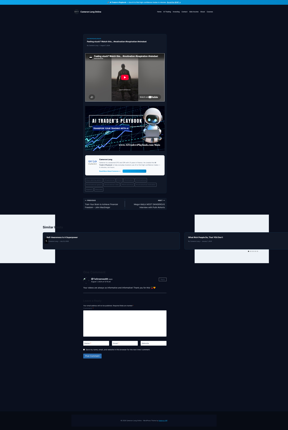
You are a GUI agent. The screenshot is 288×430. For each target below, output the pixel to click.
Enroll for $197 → (174, 2)
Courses (210, 12)
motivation (128, 180)
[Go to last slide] (46, 241)
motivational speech (94, 185)
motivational (141, 180)
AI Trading (167, 12)
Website (145, 343)
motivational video (112, 185)
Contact (184, 12)
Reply (163, 279)
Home (159, 12)
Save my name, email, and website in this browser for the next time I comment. (118, 350)
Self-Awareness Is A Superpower (62, 237)
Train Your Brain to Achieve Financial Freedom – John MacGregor (101, 204)
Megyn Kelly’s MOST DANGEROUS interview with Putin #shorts (149, 204)
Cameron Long (93, 45)
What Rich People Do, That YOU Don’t (205, 237)
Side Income (193, 12)
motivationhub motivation (145, 185)
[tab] (248, 251)
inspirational (109, 180)
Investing (176, 12)
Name (87, 343)
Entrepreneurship (94, 38)
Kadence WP (163, 420)
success (98, 189)
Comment (88, 308)
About (202, 12)
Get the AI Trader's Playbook (134, 171)
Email (116, 343)
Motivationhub (127, 185)
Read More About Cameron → (109, 171)
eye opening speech (94, 180)
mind (119, 180)
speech (89, 189)
